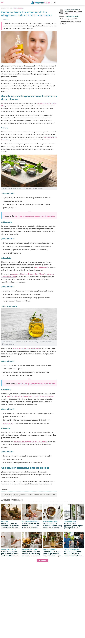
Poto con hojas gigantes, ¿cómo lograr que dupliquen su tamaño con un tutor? (73, 525)
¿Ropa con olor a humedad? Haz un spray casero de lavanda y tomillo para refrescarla (52, 525)
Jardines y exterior (70, 521)
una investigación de (26, 348)
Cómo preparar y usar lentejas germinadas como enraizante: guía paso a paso (52, 554)
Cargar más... (42, 561)
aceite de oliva (8, 423)
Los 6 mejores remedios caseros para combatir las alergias (34, 216)
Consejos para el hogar (50, 521)
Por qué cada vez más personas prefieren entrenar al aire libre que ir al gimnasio (74, 554)
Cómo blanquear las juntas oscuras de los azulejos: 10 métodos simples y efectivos (10, 554)
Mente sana (4, 521)
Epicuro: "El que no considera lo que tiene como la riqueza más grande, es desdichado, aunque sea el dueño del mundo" (11, 525)
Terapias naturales (18, 8)
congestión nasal (41, 267)
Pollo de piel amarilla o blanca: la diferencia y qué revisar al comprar (31, 554)
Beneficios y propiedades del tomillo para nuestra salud (36, 384)
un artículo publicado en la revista (30, 442)
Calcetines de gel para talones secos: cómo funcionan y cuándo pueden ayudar (31, 525)
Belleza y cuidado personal (30, 521)
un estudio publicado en (29, 396)
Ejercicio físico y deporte (71, 549)
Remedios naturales (6, 8)
